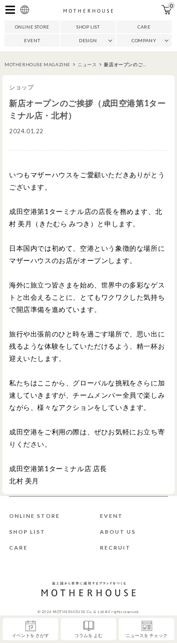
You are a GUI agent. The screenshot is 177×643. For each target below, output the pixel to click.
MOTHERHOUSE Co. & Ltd (78, 611)
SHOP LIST (87, 26)
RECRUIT (115, 547)
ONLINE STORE (32, 26)
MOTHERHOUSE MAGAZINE (37, 64)
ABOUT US (118, 531)
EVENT (32, 40)
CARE (144, 26)
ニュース (87, 64)
